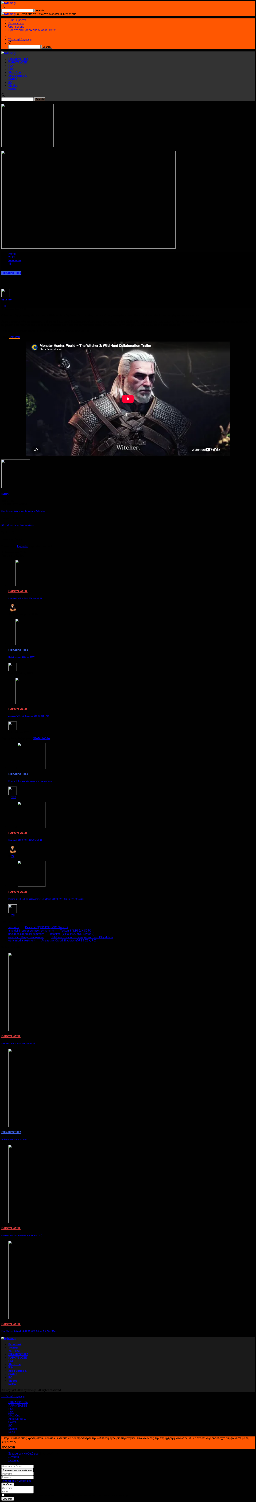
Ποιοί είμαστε (17, 20)
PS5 (11, 69)
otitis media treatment (21, 940)
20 (12, 915)
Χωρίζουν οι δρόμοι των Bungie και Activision (23, 511)
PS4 (11, 65)
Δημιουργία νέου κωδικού (17, 1470)
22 (12, 856)
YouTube (14, 1351)
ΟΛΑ (47, 738)
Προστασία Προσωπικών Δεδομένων (32, 30)
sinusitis (13, 927)
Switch (12, 79)
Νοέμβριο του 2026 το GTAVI (21, 657)
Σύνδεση (13, 1457)
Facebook (14, 1344)
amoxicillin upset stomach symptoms (31, 930)
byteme (6, 299)
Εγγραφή (13, 1460)
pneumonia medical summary (26, 934)
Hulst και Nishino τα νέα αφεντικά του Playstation (82, 937)
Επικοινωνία (16, 23)
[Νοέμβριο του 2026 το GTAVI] (29, 644)
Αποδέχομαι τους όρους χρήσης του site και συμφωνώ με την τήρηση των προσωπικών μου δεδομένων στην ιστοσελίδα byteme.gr (66, 1496)
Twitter (13, 1347)
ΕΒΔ (35, 738)
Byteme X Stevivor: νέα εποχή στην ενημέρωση (30, 781)
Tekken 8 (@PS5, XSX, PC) (76, 930)
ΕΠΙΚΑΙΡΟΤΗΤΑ (18, 59)
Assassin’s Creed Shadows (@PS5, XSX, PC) (28, 716)
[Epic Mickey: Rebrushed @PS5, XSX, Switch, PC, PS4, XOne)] (64, 1318)
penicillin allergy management (26, 937)
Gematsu (14, 337)
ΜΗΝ (41, 738)
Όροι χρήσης (16, 26)
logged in (22, 546)
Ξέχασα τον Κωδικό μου (23, 1453)
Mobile (12, 85)
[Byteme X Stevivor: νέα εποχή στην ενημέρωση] (31, 768)
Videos (12, 1380)
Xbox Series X (17, 75)
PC (10, 82)
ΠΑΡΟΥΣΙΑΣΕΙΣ (18, 62)
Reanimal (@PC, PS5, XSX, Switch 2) (25, 598)
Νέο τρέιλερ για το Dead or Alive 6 (17, 525)
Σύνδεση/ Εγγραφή (20, 39)
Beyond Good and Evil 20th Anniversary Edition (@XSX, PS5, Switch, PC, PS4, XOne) (46, 899)
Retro (12, 89)
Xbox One (14, 72)
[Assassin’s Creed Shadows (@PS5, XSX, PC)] (29, 702)
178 (13, 797)
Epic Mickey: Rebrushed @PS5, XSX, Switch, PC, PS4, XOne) (29, 1331)
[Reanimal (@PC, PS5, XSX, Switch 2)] (29, 585)
